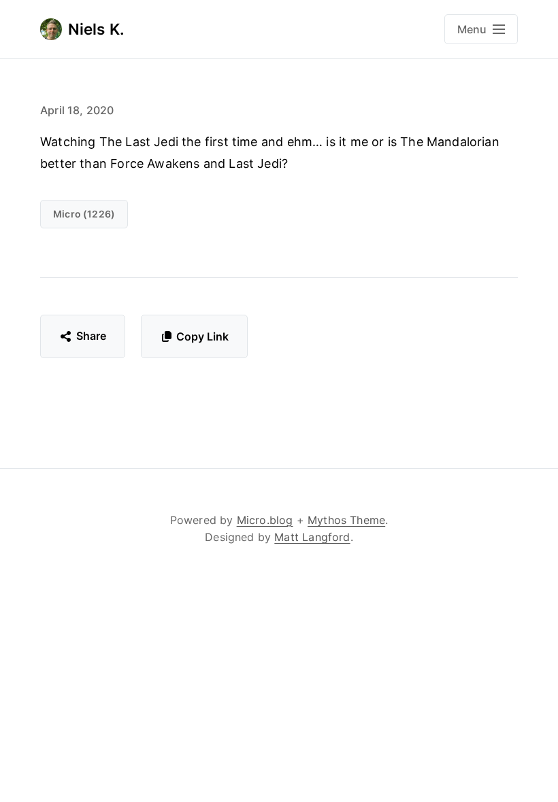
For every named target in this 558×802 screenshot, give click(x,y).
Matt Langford (312, 537)
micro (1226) (84, 214)
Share (91, 336)
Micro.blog (265, 520)
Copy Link (202, 336)
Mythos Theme (346, 520)
